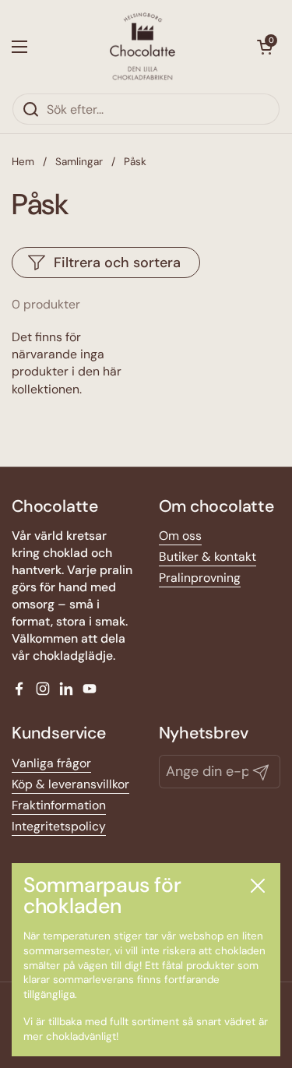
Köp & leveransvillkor (70, 784)
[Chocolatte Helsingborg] (142, 46)
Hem (23, 161)
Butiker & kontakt (207, 556)
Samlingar (79, 161)
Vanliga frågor (51, 763)
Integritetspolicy (59, 826)
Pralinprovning (200, 577)
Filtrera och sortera (117, 262)
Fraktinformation (59, 805)
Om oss (180, 535)
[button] (264, 46)
